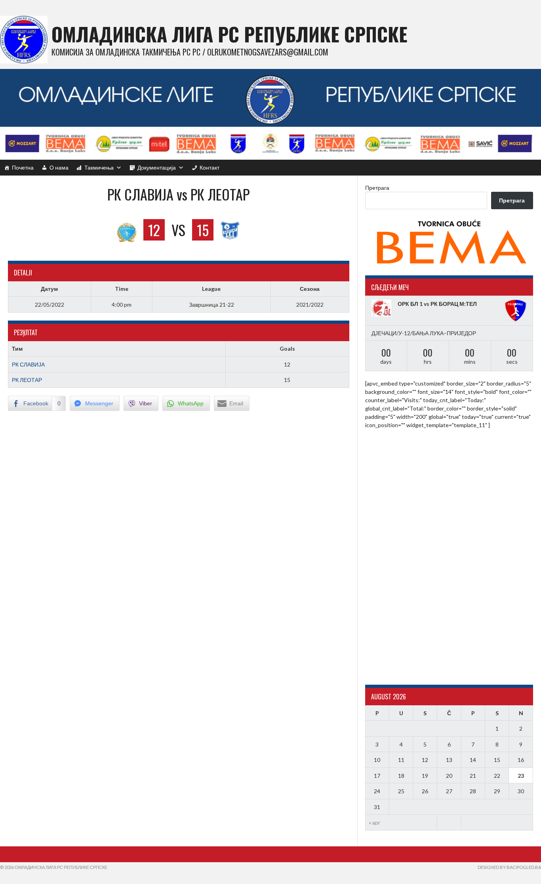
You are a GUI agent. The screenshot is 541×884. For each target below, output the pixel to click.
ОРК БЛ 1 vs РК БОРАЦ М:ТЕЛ (437, 303)
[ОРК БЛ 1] (382, 308)
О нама (59, 167)
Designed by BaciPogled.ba (509, 867)
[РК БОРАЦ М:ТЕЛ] (516, 311)
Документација (156, 167)
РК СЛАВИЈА (28, 364)
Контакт (209, 167)
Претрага (377, 187)
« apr (374, 822)
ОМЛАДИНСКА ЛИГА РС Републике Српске (229, 34)
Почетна (23, 167)
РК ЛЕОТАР (27, 379)
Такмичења (99, 167)
